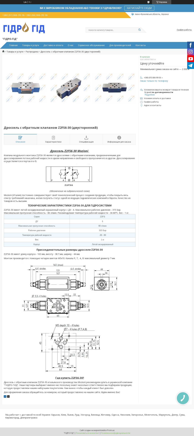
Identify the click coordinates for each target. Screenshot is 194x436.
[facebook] (5, 396)
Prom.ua (110, 430)
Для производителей (120, 45)
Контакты (140, 45)
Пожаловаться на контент (87, 433)
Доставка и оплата (53, 45)
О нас (71, 45)
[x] (8, 396)
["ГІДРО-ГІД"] (24, 27)
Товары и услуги (30, 45)
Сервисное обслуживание (91, 45)
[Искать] (139, 30)
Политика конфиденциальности (115, 433)
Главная (13, 45)
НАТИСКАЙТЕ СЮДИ (139, 8)
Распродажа (32, 51)
